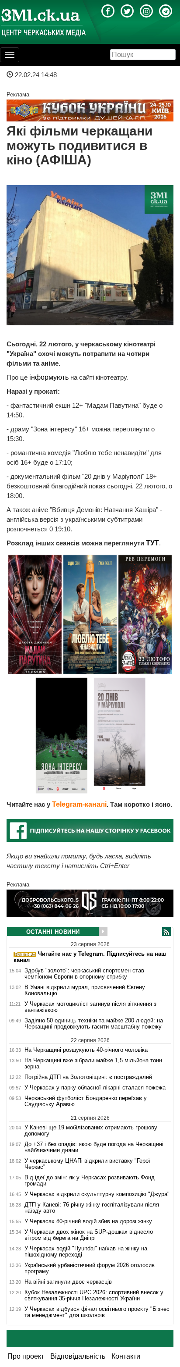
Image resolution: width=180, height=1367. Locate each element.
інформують (49, 377)
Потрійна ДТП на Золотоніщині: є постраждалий (88, 1077)
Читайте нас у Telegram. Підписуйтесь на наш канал (90, 956)
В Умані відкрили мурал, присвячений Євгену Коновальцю (84, 990)
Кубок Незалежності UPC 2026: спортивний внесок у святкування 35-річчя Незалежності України (93, 1295)
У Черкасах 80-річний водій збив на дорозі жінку (88, 1221)
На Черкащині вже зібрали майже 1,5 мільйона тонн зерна (93, 1063)
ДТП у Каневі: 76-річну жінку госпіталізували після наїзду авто (91, 1208)
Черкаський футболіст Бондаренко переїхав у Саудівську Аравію (85, 1101)
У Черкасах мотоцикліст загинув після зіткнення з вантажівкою (90, 1007)
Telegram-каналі (79, 804)
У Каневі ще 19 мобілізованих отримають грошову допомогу (90, 1130)
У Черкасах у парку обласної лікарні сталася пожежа (95, 1088)
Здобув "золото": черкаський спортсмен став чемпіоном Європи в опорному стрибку (84, 974)
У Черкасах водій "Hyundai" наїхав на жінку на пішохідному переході (85, 1252)
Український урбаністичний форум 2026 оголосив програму (89, 1268)
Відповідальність (77, 1356)
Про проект (25, 1356)
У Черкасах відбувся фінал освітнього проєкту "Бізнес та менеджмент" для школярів (97, 1312)
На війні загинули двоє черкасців (68, 1282)
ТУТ (152, 543)
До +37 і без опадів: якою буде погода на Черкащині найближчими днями (93, 1147)
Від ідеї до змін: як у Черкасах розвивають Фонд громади (89, 1181)
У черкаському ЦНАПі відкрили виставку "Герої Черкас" (87, 1164)
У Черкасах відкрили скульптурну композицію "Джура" (97, 1194)
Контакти (125, 1356)
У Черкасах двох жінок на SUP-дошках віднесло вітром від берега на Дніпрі (88, 1235)
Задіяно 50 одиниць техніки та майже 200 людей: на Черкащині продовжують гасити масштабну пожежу (93, 1024)
